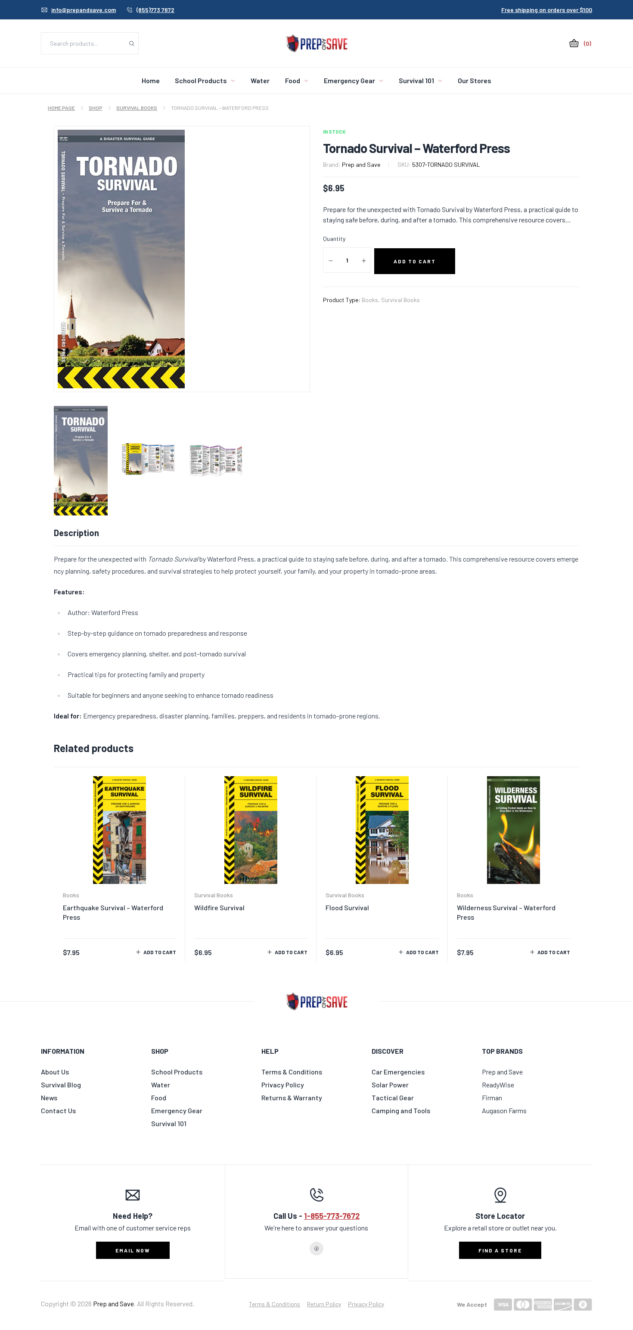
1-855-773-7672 (332, 1216)
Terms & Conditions (274, 1304)
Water (260, 80)
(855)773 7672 (155, 9)
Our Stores (474, 80)
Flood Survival (347, 907)
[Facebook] (316, 1248)
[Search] (132, 43)
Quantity (334, 238)
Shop (95, 108)
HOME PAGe (61, 108)
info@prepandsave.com (83, 9)
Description (76, 533)
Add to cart (159, 952)
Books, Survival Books (391, 299)
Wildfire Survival (219, 907)
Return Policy (324, 1304)
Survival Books (136, 108)
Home (151, 80)
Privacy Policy (366, 1304)
